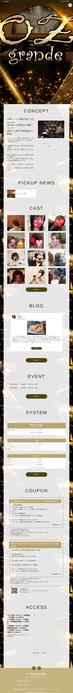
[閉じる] (57, 621)
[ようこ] (57, 223)
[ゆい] (36, 241)
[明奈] (57, 241)
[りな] (36, 223)
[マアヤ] (36, 276)
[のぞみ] (57, 276)
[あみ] (16, 241)
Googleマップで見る (40, 653)
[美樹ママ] (16, 276)
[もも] (16, 258)
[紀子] (16, 223)
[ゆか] (57, 258)
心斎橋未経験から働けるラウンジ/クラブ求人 (48, 689)
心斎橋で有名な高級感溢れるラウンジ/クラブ (24, 689)
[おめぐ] (36, 258)
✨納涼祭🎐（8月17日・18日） (29, 384)
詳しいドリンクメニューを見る (36, 467)
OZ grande (6, 1)
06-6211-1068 (65, 1)
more (36, 289)
